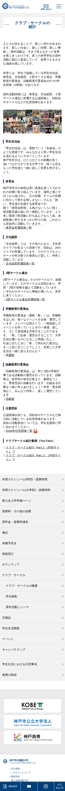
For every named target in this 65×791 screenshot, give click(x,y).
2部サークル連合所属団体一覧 (25, 299)
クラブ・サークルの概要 (22, 585)
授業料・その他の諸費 (16, 511)
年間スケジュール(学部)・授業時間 (24, 479)
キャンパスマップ (13, 649)
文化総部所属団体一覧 (20, 263)
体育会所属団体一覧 (19, 227)
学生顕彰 (11, 596)
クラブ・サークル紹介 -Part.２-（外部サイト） (33, 457)
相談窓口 (8, 553)
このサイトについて (21, 772)
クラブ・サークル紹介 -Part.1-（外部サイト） (32, 449)
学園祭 (10, 355)
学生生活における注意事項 (19, 664)
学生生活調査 (11, 628)
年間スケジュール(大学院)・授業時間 (26, 490)
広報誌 (6, 617)
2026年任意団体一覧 (19, 430)
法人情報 (15, 768)
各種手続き (9, 543)
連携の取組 (9, 674)
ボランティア (11, 564)
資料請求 (12, 786)
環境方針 (15, 776)
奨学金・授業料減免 (15, 521)
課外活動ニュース (17, 607)
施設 (5, 532)
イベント (8, 638)
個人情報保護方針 (19, 780)
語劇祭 (10, 398)
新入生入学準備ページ (16, 500)
